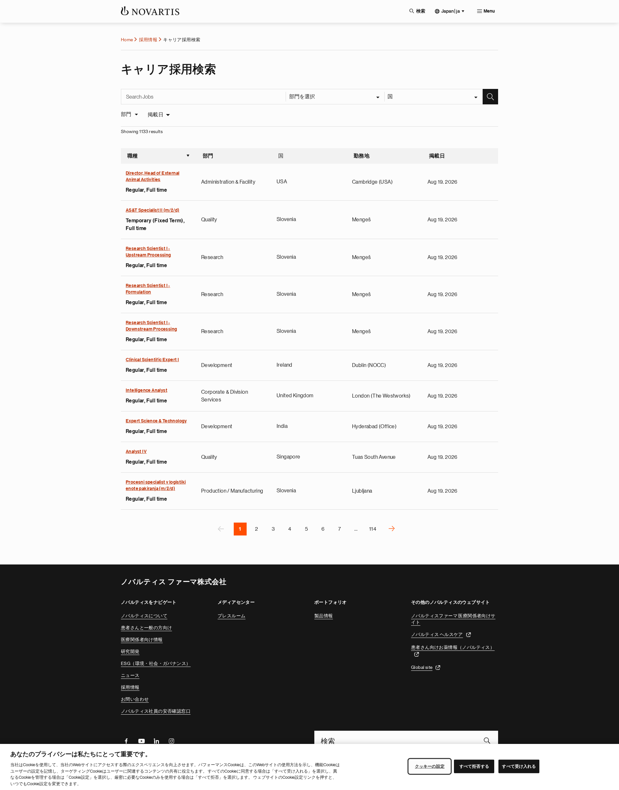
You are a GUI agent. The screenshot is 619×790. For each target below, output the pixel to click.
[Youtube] (141, 740)
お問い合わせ (135, 699)
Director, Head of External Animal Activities (152, 176)
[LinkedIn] (156, 740)
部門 (208, 156)
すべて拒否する (474, 766)
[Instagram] (171, 740)
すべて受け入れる (519, 766)
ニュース (130, 675)
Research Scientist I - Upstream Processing (148, 251)
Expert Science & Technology (156, 421)
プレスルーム (231, 615)
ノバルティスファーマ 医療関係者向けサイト (453, 618)
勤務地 (361, 156)
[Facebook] (126, 740)
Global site (421, 667)
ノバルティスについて (144, 615)
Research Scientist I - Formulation (148, 289)
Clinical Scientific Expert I (152, 360)
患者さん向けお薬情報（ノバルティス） (453, 647)
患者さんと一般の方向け (146, 627)
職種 (158, 156)
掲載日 (155, 114)
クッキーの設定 (430, 766)
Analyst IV (136, 451)
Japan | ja (450, 11)
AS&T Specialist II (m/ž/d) (152, 210)
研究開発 (130, 651)
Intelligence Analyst (146, 390)
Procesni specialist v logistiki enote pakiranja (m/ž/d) (156, 485)
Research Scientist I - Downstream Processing (151, 326)
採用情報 (148, 39)
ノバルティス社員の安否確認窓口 (156, 711)
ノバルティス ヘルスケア (437, 634)
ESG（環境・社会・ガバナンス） (156, 663)
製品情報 (323, 615)
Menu (489, 11)
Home (127, 39)
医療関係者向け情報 (142, 639)
